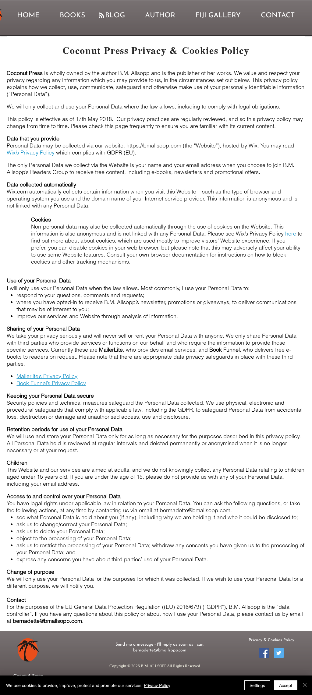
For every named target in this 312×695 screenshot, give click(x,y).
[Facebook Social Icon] (264, 653)
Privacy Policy (157, 685)
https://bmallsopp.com (153, 145)
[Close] (304, 685)
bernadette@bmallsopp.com (47, 620)
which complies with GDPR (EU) (95, 152)
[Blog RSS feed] (101, 15)
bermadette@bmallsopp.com (195, 510)
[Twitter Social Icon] (279, 653)
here (290, 233)
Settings (257, 685)
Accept (285, 685)
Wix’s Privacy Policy (31, 152)
